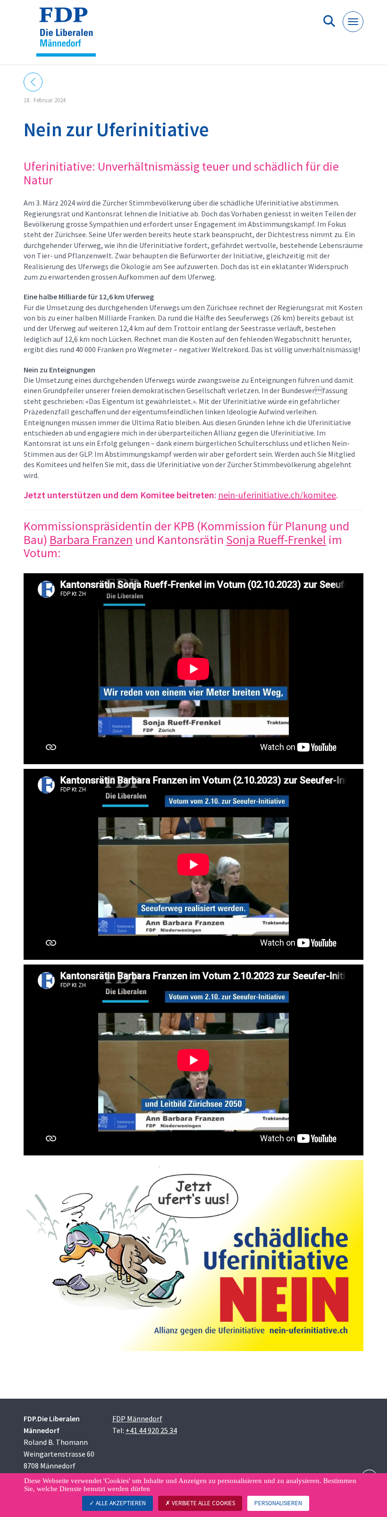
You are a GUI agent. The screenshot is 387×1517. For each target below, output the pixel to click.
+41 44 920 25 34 (151, 1430)
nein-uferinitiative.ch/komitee (277, 495)
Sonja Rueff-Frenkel (276, 539)
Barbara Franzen (91, 539)
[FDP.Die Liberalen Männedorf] (70, 36)
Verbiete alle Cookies (202, 1503)
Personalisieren (278, 1503)
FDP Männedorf (137, 1418)
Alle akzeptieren (120, 1503)
